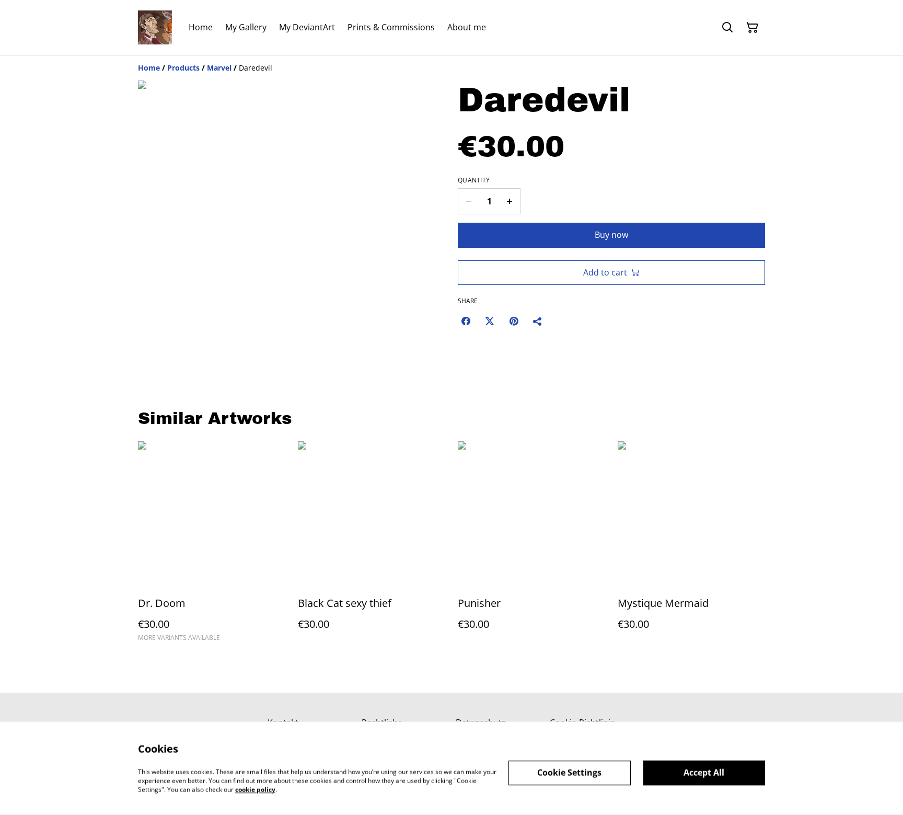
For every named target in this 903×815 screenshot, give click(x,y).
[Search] (727, 27)
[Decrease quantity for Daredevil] (468, 201)
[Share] (538, 321)
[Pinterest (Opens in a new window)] (514, 321)
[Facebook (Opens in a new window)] (465, 321)
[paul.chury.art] (155, 27)
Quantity (474, 180)
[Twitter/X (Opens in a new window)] (489, 321)
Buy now (611, 234)
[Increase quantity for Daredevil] (509, 201)
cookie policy (255, 789)
